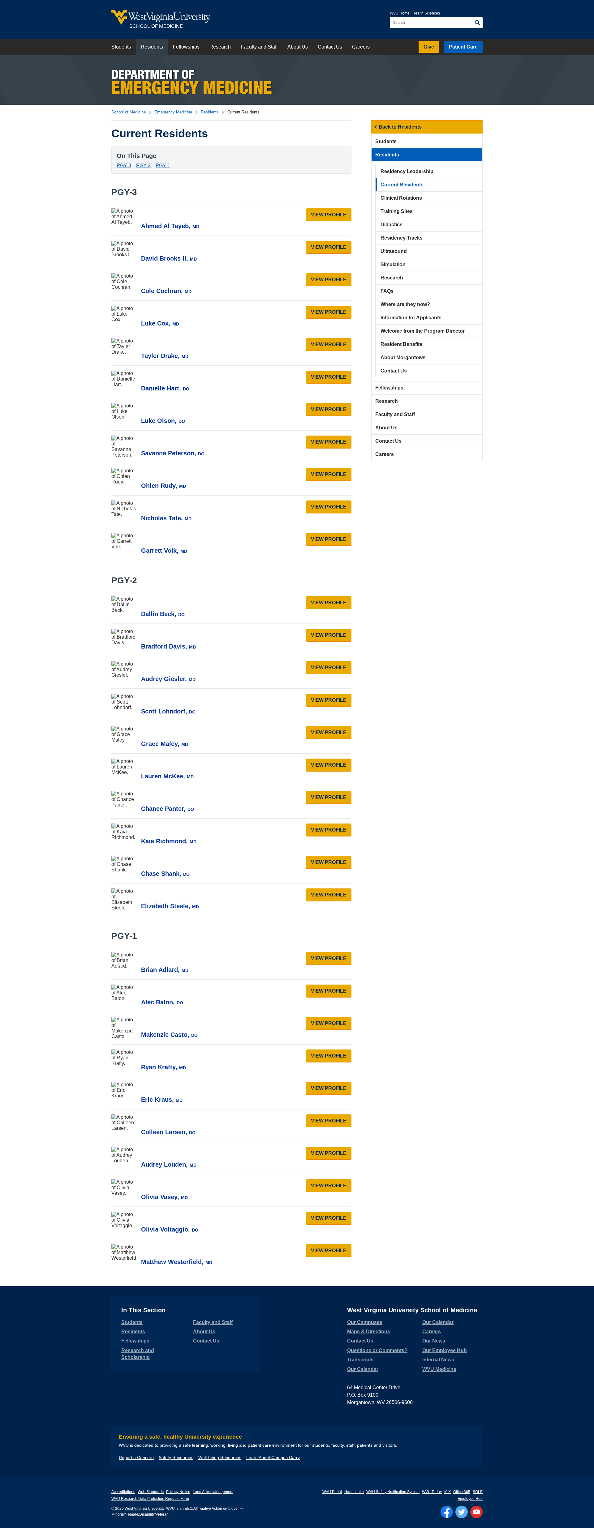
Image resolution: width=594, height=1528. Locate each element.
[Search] (477, 22)
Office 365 (461, 1492)
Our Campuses (364, 1322)
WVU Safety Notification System (393, 1492)
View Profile (331, 214)
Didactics (391, 224)
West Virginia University (144, 1508)
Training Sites (397, 211)
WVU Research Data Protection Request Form (150, 1498)
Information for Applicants (411, 317)
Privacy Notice (178, 1492)
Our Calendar (362, 1369)
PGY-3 (124, 165)
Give (429, 46)
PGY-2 (143, 165)
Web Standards (151, 1492)
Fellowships (186, 46)
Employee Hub (470, 1498)
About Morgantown (403, 357)
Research (220, 46)
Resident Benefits (401, 344)
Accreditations (123, 1492)
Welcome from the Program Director (423, 331)
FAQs (387, 291)
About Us (297, 46)
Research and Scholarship (137, 1354)
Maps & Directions (368, 1331)
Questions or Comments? (377, 1350)
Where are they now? (405, 304)
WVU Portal (332, 1492)
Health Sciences (426, 13)
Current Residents (402, 184)
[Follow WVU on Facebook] (447, 1512)
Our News (433, 1340)
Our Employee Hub (444, 1350)
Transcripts (360, 1359)
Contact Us (330, 46)
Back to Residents (400, 127)
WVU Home (400, 13)
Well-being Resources (219, 1457)
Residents (152, 46)
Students (121, 46)
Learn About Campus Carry (273, 1457)
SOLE (478, 1492)
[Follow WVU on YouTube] (476, 1512)
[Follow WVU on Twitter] (461, 1512)
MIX (447, 1492)
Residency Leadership (407, 171)
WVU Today (432, 1492)
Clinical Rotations (401, 198)
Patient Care (463, 46)
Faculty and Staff (259, 46)
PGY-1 (163, 165)
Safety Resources (176, 1457)
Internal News (438, 1359)
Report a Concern (136, 1457)
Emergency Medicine (173, 112)
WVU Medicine (439, 1369)
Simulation (393, 264)
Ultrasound (394, 251)
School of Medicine (128, 112)
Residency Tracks (402, 237)
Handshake (354, 1492)
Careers (361, 46)
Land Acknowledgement (213, 1492)
